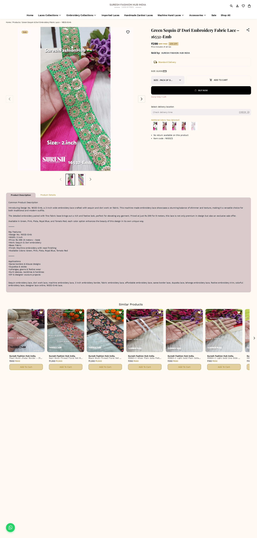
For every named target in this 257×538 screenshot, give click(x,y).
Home (8, 22)
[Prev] (60, 179)
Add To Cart (26, 367)
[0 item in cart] (249, 6)
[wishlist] (243, 6)
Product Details (48, 195)
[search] (231, 6)
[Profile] (237, 6)
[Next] (90, 179)
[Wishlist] (128, 32)
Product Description (21, 195)
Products (16, 22)
